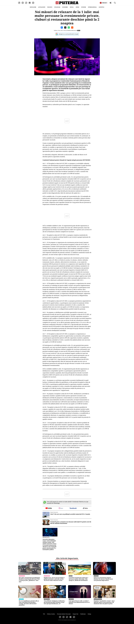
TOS (44, 614)
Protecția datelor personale (64, 614)
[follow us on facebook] (73, 508)
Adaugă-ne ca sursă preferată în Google (68, 34)
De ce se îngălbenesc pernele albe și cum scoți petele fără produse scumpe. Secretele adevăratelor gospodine (29, 603)
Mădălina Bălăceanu (71, 30)
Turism (70, 575)
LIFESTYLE (101, 7)
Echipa (89, 614)
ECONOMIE (65, 7)
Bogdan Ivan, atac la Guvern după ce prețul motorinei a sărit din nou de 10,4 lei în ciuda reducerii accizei (54, 579)
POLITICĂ (49, 7)
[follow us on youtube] (49, 508)
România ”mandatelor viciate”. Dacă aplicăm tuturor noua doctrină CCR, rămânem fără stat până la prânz (104, 602)
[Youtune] (30, 3)
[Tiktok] (26, 3)
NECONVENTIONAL (98, 599)
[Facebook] (19, 3)
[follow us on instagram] (61, 508)
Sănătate (96, 575)
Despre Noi (75, 614)
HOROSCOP (71, 599)
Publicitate (83, 614)
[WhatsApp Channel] (33, 3)
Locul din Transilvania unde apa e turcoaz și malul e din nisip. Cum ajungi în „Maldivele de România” (78, 579)
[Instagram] (23, 3)
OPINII (77, 7)
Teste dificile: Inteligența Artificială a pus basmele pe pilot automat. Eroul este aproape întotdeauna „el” (54, 602)
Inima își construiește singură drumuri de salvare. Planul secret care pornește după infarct (103, 579)
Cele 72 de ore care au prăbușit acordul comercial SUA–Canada (70, 514)
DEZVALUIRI (33, 7)
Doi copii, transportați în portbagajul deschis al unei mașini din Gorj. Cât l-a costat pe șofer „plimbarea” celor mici (29, 579)
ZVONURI (83, 7)
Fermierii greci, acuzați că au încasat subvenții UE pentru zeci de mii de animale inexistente (70, 522)
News (79, 30)
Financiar (57, 7)
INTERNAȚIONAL (92, 7)
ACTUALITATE (41, 7)
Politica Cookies (51, 614)
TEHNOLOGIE (46, 599)
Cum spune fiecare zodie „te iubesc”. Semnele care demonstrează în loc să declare (79, 602)
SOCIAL (72, 7)
